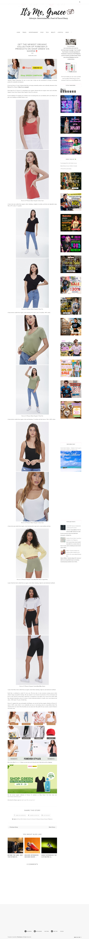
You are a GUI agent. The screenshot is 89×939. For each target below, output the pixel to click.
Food (41, 32)
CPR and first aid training (65, 168)
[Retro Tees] (70, 231)
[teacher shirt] (70, 376)
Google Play (26, 800)
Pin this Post (46, 815)
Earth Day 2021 (19, 819)
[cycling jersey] (70, 210)
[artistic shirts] (70, 112)
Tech (47, 32)
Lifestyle (60, 32)
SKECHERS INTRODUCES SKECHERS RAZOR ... (32, 856)
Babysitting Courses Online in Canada (68, 165)
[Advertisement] (70, 430)
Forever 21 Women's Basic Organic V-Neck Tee (32, 416)
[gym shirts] (70, 335)
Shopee (15, 87)
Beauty (53, 32)
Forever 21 (18, 762)
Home (18, 32)
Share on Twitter (34, 815)
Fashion (24, 819)
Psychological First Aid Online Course (68, 163)
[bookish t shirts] (70, 272)
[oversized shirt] (70, 189)
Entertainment (33, 32)
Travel (24, 32)
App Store (32, 800)
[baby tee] (70, 355)
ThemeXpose (20, 937)
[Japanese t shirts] (70, 314)
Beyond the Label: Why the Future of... (15, 856)
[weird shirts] (70, 251)
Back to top (77, 937)
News (67, 32)
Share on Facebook (21, 815)
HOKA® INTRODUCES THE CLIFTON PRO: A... (49, 856)
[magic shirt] (70, 133)
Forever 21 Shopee (36, 819)
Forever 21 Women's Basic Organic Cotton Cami (32, 200)
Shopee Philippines (48, 819)
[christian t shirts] (70, 293)
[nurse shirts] (70, 418)
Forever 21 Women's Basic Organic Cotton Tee (32, 309)
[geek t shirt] (70, 154)
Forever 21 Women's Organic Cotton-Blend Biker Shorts (32, 686)
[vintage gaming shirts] (70, 397)
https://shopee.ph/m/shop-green (14, 796)
